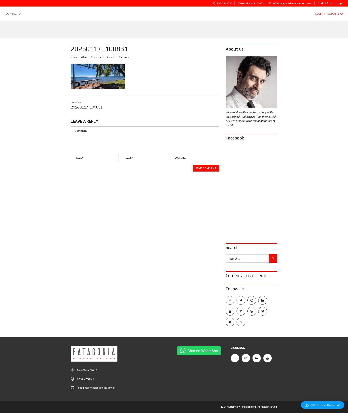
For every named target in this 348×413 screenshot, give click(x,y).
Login (340, 3)
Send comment (206, 168)
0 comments (96, 57)
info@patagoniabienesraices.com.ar (292, 3)
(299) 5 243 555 (86, 378)
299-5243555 (224, 3)
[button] (322, 405)
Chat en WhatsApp (202, 350)
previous (87, 104)
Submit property (327, 13)
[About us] (251, 82)
